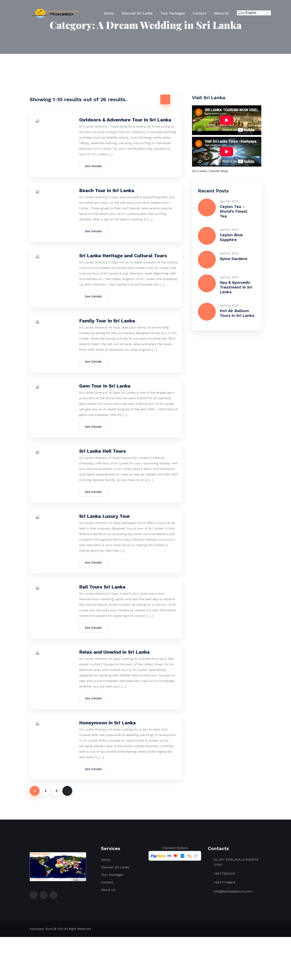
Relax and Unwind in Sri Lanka (114, 652)
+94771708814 (224, 882)
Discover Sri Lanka (137, 13)
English (250, 12)
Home (109, 13)
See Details (93, 166)
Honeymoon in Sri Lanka (107, 723)
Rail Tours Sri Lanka (102, 587)
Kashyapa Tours (41, 929)
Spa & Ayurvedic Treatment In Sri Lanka (236, 287)
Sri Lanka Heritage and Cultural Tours (123, 255)
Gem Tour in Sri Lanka (104, 386)
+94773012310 (224, 873)
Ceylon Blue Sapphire (231, 237)
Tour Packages (173, 13)
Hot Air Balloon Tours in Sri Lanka (237, 313)
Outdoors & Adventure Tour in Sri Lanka (125, 120)
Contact (199, 13)
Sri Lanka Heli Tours (102, 451)
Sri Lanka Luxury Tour (104, 516)
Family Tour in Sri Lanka (107, 321)
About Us (221, 13)
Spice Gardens (233, 258)
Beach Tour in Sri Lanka (106, 190)
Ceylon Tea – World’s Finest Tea (233, 211)
